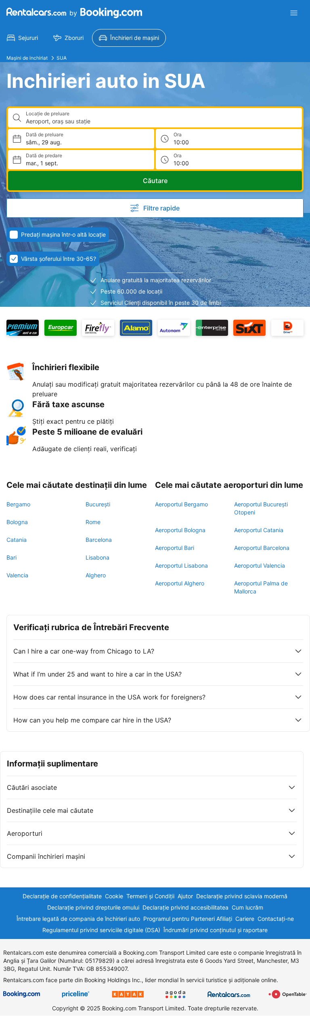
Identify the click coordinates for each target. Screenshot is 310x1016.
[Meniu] (294, 13)
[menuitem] (22, 38)
